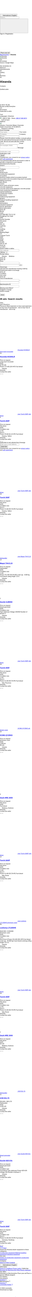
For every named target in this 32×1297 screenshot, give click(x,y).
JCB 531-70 (4, 1098)
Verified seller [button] (4, 89)
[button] (16, 43)
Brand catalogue (25, 1270)
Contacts (12, 1262)
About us (3, 1262)
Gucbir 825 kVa (6, 1161)
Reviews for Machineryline (8, 1270)
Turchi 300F (5, 497)
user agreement (8, 159)
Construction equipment (7, 1253)
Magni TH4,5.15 (6, 563)
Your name (22, 132)
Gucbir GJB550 (6, 602)
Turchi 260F (5, 421)
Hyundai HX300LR (7, 357)
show (2, 295)
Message (21, 148)
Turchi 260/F (5, 860)
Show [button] (13, 118)
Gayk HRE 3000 (6, 798)
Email (21, 143)
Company (22, 134)
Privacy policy (17, 1268)
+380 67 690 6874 (21, 118)
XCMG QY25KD (6, 735)
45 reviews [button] (3, 61)
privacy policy (25, 157)
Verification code (5, 153)
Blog (18, 1270)
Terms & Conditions (6, 1268)
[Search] (14, 26)
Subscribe (4, 446)
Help (7, 1262)
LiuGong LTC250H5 (8, 928)
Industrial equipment (13, 1254)
